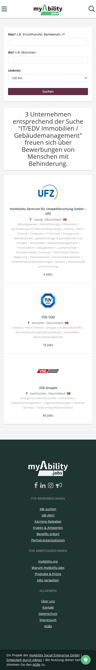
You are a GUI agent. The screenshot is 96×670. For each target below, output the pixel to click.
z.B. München (22, 52)
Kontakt (48, 607)
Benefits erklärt (48, 534)
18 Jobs (48, 345)
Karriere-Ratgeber (48, 521)
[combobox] (48, 41)
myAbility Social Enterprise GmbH (54, 655)
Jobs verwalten (48, 580)
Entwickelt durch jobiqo (24, 660)
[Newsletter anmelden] (59, 485)
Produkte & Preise (48, 574)
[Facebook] (36, 485)
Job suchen (48, 509)
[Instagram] (51, 485)
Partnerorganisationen (48, 540)
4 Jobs (48, 274)
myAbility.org (48, 561)
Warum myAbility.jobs (48, 568)
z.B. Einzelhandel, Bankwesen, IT (36, 34)
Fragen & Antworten (48, 528)
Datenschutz (48, 614)
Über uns (48, 601)
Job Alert (48, 515)
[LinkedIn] (43, 485)
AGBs (48, 626)
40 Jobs (48, 415)
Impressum (48, 620)
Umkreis (14, 70)
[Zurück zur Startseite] (48, 9)
